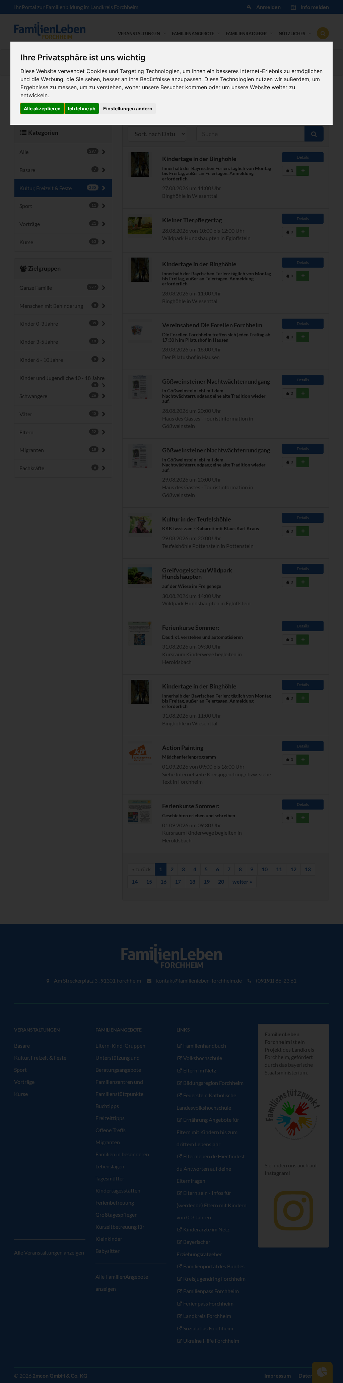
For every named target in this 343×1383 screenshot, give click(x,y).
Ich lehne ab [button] (81, 108)
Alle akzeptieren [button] (42, 108)
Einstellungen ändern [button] (127, 108)
